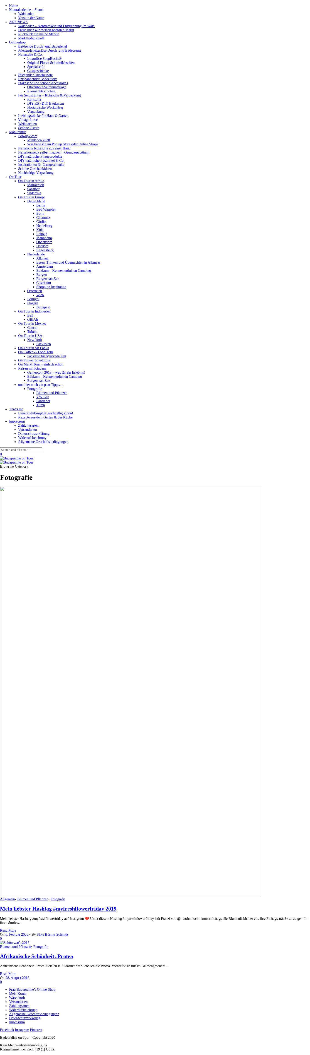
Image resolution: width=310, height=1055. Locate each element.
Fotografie (34, 389)
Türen (40, 405)
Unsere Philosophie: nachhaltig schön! (45, 413)
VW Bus (42, 397)
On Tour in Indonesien (34, 311)
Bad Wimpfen (46, 209)
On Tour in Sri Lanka (33, 348)
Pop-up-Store (27, 136)
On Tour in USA (30, 336)
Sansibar (33, 189)
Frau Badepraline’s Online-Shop (32, 989)
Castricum (43, 283)
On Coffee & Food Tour (35, 352)
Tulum (32, 332)
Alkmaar (42, 258)
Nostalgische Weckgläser (45, 107)
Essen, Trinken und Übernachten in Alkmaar (68, 262)
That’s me (16, 409)
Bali (30, 315)
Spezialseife (35, 67)
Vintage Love (28, 120)
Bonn (40, 213)
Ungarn (32, 303)
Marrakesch (35, 185)
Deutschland (36, 201)
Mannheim (44, 238)
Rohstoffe (34, 99)
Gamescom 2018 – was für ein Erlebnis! (56, 372)
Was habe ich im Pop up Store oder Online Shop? (62, 144)
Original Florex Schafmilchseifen (51, 63)
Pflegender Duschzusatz (35, 75)
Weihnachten (27, 124)
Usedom (42, 246)
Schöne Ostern (28, 128)
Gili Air (32, 319)
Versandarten (27, 429)
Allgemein (7, 899)
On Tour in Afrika (31, 181)
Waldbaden (26, 14)
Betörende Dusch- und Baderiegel (42, 46)
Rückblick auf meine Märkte (38, 34)
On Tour (15, 177)
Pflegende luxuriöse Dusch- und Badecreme (49, 50)
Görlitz (41, 221)
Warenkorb (17, 998)
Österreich (34, 291)
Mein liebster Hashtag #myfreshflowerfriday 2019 (58, 909)
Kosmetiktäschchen (41, 91)
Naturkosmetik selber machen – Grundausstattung (53, 152)
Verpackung (35, 111)
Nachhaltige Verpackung (36, 173)
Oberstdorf (44, 242)
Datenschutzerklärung (33, 433)
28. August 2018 (17, 978)
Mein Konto (18, 993)
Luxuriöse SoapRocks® (44, 58)
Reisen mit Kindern (32, 368)
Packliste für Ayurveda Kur (46, 356)
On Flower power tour (34, 360)
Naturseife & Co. (30, 54)
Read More (8, 930)
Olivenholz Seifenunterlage (46, 87)
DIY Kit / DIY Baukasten (45, 103)
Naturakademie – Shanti (26, 10)
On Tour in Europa (31, 197)
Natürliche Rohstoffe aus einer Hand (44, 148)
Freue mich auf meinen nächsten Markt (46, 30)
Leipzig (41, 234)
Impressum (17, 421)
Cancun (32, 327)
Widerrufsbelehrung (32, 438)
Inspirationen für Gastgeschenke (41, 164)
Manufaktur (17, 132)
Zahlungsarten (28, 425)
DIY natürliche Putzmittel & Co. (41, 160)
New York (34, 340)
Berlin (40, 205)
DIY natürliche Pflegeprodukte (40, 156)
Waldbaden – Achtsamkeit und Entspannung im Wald (56, 26)
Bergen (41, 274)
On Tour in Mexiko (32, 323)
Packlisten (43, 344)
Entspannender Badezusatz (37, 79)
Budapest (43, 307)
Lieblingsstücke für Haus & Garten (43, 116)
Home (13, 5)
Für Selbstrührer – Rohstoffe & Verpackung (49, 95)
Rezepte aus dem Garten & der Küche (45, 417)
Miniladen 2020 (38, 140)
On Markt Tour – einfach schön (40, 364)
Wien (40, 295)
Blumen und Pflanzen (51, 393)
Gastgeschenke (38, 71)
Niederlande (36, 254)
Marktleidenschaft (31, 38)
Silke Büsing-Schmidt (52, 934)
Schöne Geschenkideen (35, 169)
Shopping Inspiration (51, 287)
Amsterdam (44, 266)
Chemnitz (43, 217)
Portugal (33, 299)
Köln (40, 230)
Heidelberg (44, 226)
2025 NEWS (18, 22)
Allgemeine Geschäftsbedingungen (43, 442)
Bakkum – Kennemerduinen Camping (63, 270)
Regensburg (45, 250)
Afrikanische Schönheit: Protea (36, 956)
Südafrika (34, 193)
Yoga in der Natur (31, 18)
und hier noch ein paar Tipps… (40, 385)
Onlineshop (17, 42)
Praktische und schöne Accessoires (43, 83)
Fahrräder (43, 401)
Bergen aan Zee (47, 279)
